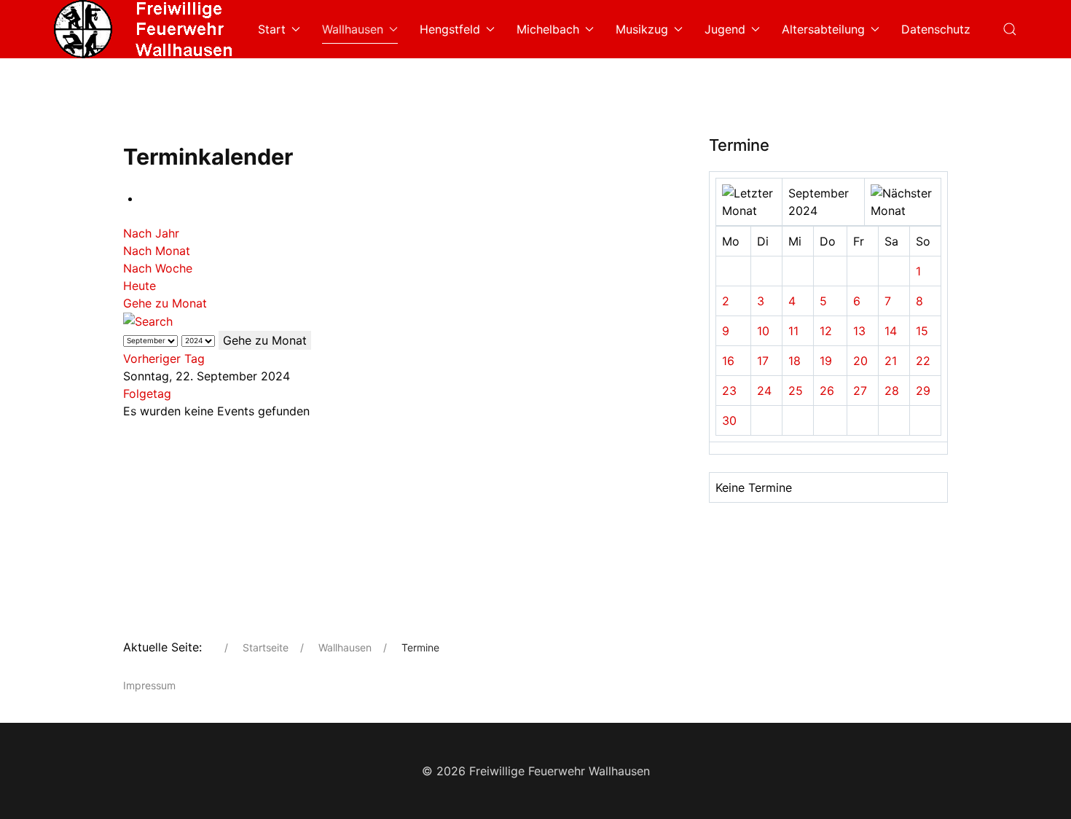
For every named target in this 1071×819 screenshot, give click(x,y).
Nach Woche (157, 268)
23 (729, 390)
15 (922, 331)
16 (728, 360)
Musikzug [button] (642, 29)
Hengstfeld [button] (450, 29)
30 (729, 420)
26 (827, 390)
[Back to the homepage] (145, 29)
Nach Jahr (151, 233)
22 (923, 360)
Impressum (149, 685)
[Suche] (148, 320)
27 (860, 390)
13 (859, 331)
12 (826, 331)
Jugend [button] (725, 29)
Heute (139, 285)
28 (891, 390)
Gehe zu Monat (165, 303)
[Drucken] (145, 198)
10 (763, 331)
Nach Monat (156, 250)
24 (764, 390)
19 (826, 360)
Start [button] (272, 29)
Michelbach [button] (548, 29)
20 (860, 360)
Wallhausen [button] (352, 29)
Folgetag (147, 393)
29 (923, 390)
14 (890, 331)
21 (890, 360)
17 (763, 360)
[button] (1010, 29)
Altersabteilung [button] (823, 29)
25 (795, 390)
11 (793, 331)
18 (794, 360)
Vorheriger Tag (164, 358)
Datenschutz (935, 29)
